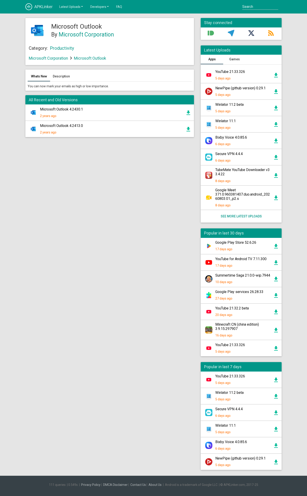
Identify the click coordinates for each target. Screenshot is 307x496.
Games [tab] (234, 59)
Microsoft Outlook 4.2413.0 (61, 126)
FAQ (119, 7)
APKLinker (43, 6)
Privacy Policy (90, 485)
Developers (98, 7)
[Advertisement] (109, 194)
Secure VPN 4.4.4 (229, 154)
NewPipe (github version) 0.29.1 (240, 88)
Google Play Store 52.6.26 (235, 242)
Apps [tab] (212, 59)
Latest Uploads (69, 7)
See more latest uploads (241, 216)
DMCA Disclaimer (115, 485)
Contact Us (138, 485)
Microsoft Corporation (86, 34)
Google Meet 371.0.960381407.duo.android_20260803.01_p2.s (242, 194)
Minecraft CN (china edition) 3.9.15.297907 (237, 326)
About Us (155, 485)
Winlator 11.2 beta (229, 104)
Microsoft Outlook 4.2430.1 (61, 109)
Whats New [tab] (39, 76)
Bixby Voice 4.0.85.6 (231, 137)
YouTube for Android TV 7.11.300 (241, 259)
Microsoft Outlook (90, 58)
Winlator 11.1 (225, 121)
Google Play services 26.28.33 (239, 292)
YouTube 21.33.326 (230, 72)
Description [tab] (61, 76)
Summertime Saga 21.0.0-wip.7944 (242, 275)
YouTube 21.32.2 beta (232, 308)
